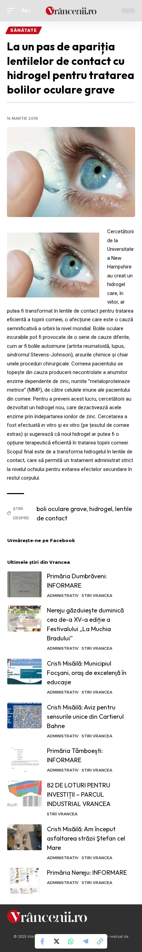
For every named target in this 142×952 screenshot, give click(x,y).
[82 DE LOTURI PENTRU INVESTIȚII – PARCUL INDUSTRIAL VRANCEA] (24, 793)
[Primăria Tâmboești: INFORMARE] (24, 759)
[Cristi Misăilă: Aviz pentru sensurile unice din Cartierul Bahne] (24, 715)
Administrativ (63, 595)
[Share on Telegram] (85, 941)
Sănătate (23, 30)
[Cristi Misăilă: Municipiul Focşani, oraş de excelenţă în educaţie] (24, 672)
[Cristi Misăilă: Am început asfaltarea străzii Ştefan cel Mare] (24, 837)
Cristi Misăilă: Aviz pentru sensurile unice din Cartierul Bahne (85, 716)
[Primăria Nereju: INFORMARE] (24, 881)
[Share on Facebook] (42, 941)
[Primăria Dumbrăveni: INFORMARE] (24, 584)
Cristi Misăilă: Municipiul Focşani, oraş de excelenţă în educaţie (86, 672)
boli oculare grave (62, 509)
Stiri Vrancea (97, 595)
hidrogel (100, 509)
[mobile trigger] (13, 10)
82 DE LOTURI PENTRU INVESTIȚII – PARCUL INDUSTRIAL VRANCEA (79, 794)
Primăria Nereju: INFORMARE (87, 872)
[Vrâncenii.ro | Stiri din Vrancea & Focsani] (71, 10)
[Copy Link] (100, 941)
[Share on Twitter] (56, 941)
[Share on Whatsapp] (71, 941)
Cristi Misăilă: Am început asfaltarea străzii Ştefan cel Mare (86, 838)
